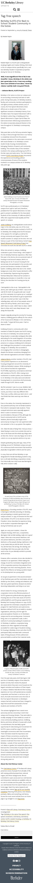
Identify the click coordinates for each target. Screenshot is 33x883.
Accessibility (16, 869)
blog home (21, 799)
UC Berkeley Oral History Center (16, 820)
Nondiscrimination (16, 873)
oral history (16, 816)
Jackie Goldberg (6, 224)
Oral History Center (10, 768)
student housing (15, 819)
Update (5, 6)
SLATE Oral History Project (14, 155)
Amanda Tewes (27, 30)
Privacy (16, 865)
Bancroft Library (12, 809)
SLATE (8, 819)
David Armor (5, 509)
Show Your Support (16, 855)
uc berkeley (25, 819)
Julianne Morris (6, 359)
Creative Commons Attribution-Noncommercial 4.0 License (16, 851)
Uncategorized (5, 812)
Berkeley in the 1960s (11, 814)
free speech (22, 814)
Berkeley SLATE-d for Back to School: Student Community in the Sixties (16, 23)
